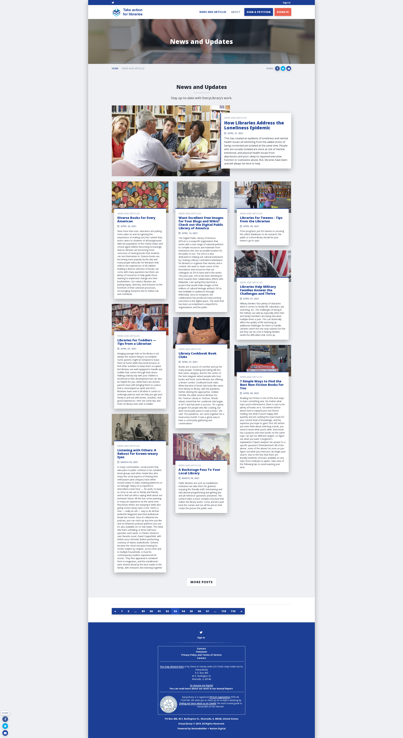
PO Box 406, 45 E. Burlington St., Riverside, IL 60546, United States (201, 718)
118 (223, 611)
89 (143, 611)
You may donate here (172, 666)
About (236, 12)
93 (175, 611)
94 (183, 611)
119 (233, 611)
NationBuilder (199, 728)
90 (151, 611)
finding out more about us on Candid (197, 703)
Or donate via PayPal (201, 685)
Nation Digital (218, 728)
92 (167, 611)
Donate (283, 12)
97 (207, 611)
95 (191, 611)
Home (115, 68)
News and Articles (212, 12)
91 (159, 611)
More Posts (201, 582)
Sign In (286, 2)
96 (199, 611)
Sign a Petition (259, 12)
